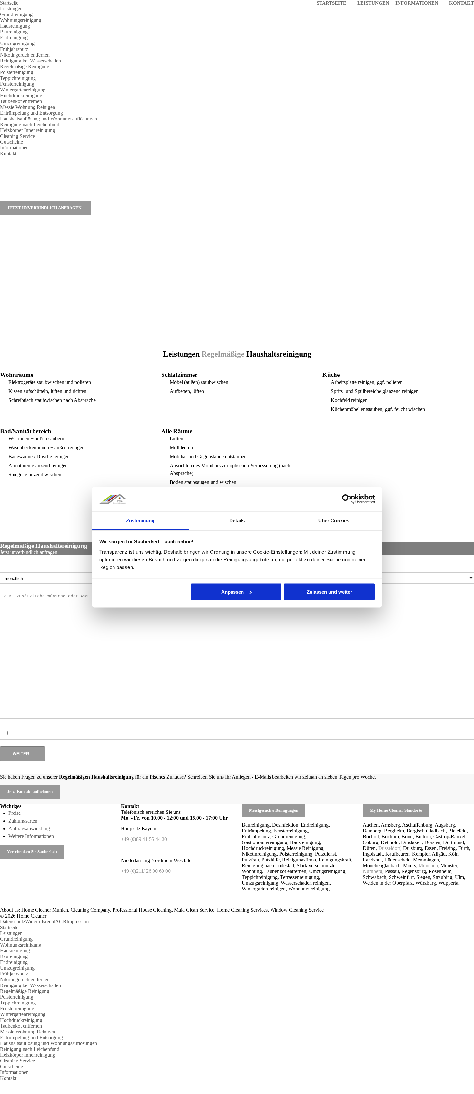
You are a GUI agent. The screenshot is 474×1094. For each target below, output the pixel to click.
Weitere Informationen (31, 836)
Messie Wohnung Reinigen (27, 107)
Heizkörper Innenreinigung (27, 130)
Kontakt (8, 153)
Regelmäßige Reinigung (24, 66)
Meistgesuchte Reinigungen (273, 810)
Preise (14, 813)
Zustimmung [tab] (140, 520)
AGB (60, 921)
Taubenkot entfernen (21, 101)
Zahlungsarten (22, 820)
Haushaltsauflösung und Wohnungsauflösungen (48, 118)
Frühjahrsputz (14, 49)
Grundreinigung (16, 14)
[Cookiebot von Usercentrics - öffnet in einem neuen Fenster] (347, 499)
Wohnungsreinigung (20, 20)
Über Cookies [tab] (333, 520)
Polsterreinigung (16, 72)
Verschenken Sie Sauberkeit (32, 852)
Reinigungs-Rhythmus (23, 569)
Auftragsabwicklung (29, 828)
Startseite (9, 2)
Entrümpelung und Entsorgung (31, 113)
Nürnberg (372, 871)
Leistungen (11, 8)
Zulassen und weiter (329, 591)
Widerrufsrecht (40, 921)
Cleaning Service (17, 136)
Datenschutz (12, 921)
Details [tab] (237, 520)
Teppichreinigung (18, 78)
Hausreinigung (15, 26)
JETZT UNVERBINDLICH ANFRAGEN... (45, 208)
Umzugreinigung (17, 43)
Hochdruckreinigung (21, 95)
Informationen (14, 147)
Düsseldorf (389, 848)
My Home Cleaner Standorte (396, 810)
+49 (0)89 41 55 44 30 (144, 839)
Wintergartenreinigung (22, 89)
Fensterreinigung (17, 84)
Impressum (77, 921)
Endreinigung (14, 37)
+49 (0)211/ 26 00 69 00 (146, 871)
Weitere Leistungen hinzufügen (42, 733)
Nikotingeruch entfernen (25, 55)
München (428, 865)
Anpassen (232, 591)
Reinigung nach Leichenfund (29, 124)
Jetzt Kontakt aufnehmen (30, 791)
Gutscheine (11, 142)
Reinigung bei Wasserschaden (30, 60)
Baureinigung (14, 31)
